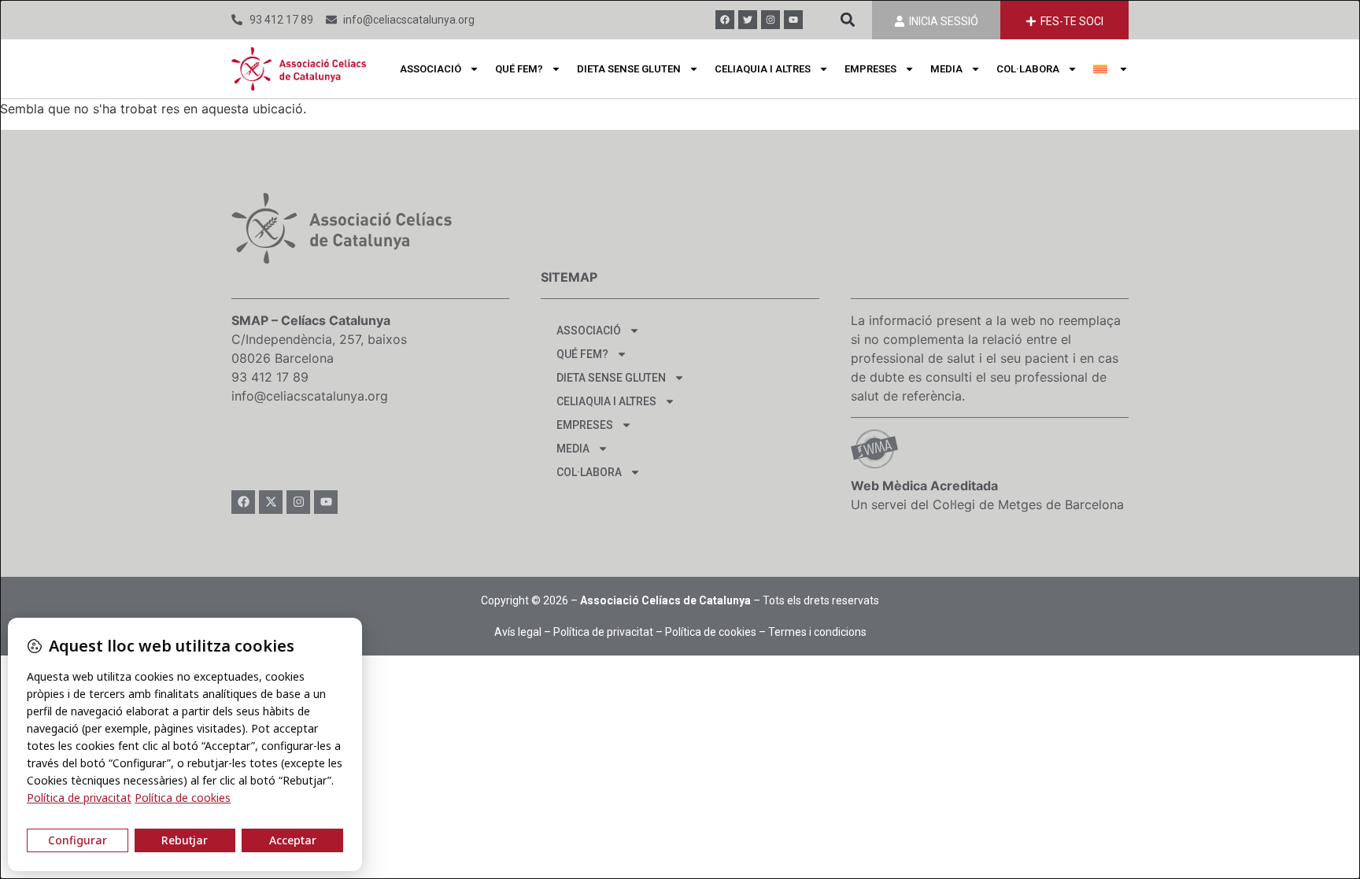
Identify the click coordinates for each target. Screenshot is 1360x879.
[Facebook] (724, 19)
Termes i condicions (817, 632)
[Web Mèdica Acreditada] (874, 449)
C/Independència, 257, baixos (319, 339)
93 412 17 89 (270, 377)
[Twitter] (747, 19)
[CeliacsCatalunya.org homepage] (298, 68)
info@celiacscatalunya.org (309, 396)
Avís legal (517, 632)
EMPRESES (870, 69)
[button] (847, 20)
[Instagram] (770, 19)
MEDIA (946, 69)
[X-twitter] (271, 502)
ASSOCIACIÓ (430, 69)
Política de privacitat (603, 632)
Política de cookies (710, 632)
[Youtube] (793, 19)
